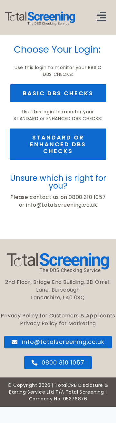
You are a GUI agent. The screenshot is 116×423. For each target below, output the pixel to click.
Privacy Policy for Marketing (58, 323)
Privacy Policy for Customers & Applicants (58, 315)
